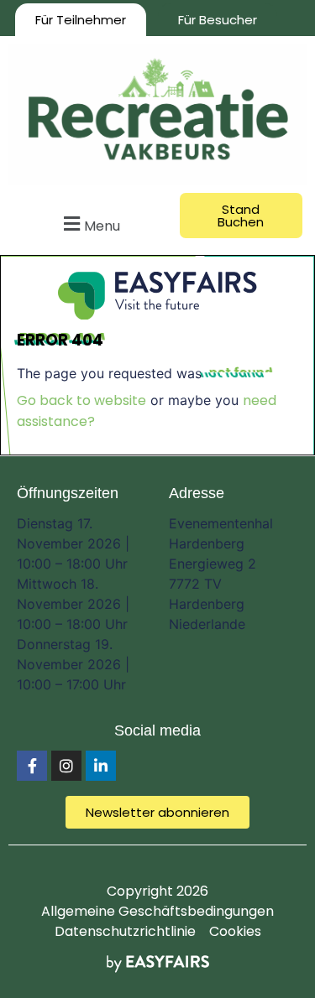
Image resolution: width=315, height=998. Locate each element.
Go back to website (81, 400)
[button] (89, 223)
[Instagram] (66, 766)
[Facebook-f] (32, 766)
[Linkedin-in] (101, 766)
